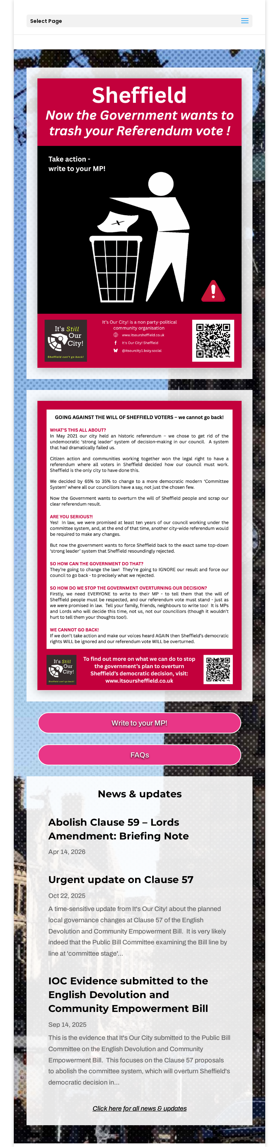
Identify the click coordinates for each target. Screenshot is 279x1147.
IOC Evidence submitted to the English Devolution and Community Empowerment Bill (128, 994)
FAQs (139, 755)
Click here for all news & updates (140, 1108)
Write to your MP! (139, 723)
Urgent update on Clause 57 (121, 880)
